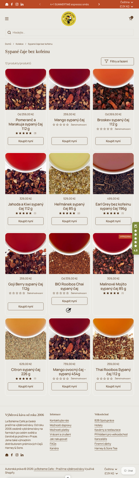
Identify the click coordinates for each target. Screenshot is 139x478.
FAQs (53, 444)
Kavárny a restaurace (108, 430)
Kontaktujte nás (59, 420)
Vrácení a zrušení (60, 434)
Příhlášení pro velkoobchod (111, 434)
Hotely (99, 425)
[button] (130, 18)
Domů (8, 43)
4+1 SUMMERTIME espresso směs (69, 4)
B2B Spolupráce (104, 420)
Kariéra (54, 448)
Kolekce (19, 43)
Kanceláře (101, 439)
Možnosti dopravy (60, 425)
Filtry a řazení (119, 61)
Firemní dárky (103, 444)
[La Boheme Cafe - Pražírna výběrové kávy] (68, 18)
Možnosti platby (59, 430)
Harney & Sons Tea (106, 448)
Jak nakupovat (58, 439)
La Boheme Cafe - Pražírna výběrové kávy (59, 469)
